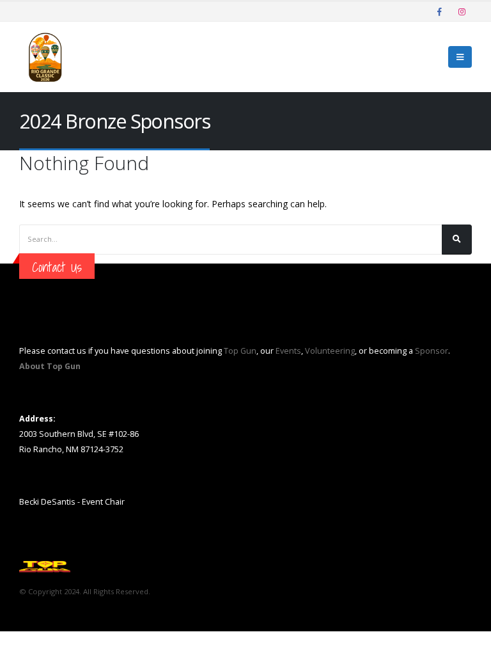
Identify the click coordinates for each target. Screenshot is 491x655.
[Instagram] (461, 11)
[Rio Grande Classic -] (44, 57)
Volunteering (330, 350)
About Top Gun (50, 366)
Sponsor (431, 350)
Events (288, 350)
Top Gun (240, 350)
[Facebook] (439, 11)
